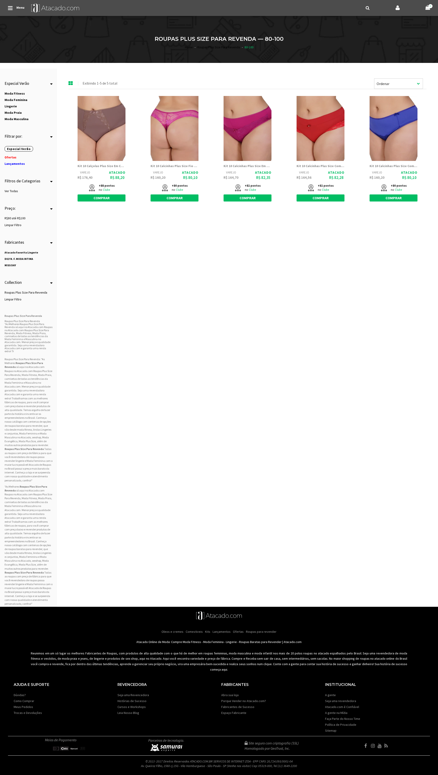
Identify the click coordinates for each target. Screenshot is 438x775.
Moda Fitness (29, 375)
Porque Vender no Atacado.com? (243, 701)
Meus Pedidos (23, 707)
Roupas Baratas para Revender (260, 642)
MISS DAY (10, 265)
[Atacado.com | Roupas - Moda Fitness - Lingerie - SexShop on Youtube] (380, 746)
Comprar (102, 198)
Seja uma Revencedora (133, 695)
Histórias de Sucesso (131, 701)
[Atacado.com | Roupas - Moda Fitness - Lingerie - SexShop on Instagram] (374, 746)
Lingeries (46, 429)
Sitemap (330, 730)
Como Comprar (24, 701)
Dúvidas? (20, 695)
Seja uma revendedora (340, 701)
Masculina (31, 382)
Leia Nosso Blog (128, 713)
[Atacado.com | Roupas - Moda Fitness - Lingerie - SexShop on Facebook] (367, 746)
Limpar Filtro (13, 225)
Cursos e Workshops (131, 707)
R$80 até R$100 (15, 218)
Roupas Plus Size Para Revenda (26, 292)
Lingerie (231, 642)
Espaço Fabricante (233, 713)
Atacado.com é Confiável (342, 707)
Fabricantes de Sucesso (237, 707)
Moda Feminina (14, 382)
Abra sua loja (230, 695)
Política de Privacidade (340, 725)
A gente (330, 695)
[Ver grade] (70, 83)
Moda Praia (44, 375)
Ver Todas (11, 191)
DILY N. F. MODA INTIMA (19, 259)
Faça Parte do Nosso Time (342, 719)
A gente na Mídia (336, 713)
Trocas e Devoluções (28, 713)
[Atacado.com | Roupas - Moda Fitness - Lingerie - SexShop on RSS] (387, 746)
